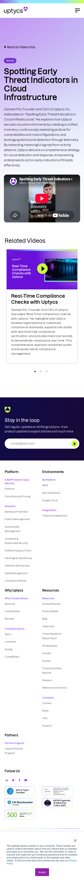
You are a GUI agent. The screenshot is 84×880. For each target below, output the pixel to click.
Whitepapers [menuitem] (49, 645)
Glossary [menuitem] (47, 680)
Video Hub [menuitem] (48, 626)
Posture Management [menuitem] (17, 519)
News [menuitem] (45, 710)
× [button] (75, 839)
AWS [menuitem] (45, 485)
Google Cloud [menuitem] (50, 500)
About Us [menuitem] (10, 604)
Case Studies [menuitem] (12, 611)
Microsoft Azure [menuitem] (51, 493)
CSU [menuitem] (44, 718)
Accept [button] (42, 872)
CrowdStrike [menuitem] (12, 656)
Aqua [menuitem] (8, 634)
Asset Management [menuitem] (16, 573)
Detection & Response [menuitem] (17, 565)
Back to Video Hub (21, 47)
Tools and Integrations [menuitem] (54, 515)
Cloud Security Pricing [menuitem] (17, 496)
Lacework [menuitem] (10, 641)
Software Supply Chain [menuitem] (18, 550)
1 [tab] (35, 371)
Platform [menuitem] (10, 489)
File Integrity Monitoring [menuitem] (18, 558)
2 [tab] (41, 371)
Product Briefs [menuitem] (50, 611)
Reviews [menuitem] (9, 618)
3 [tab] (46, 371)
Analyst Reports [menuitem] (51, 604)
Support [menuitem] (47, 725)
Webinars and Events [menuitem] (54, 687)
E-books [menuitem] (46, 653)
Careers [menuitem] (47, 703)
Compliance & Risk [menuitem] (15, 580)
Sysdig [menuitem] (8, 649)
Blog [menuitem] (44, 618)
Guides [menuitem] (46, 661)
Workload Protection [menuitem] (16, 511)
